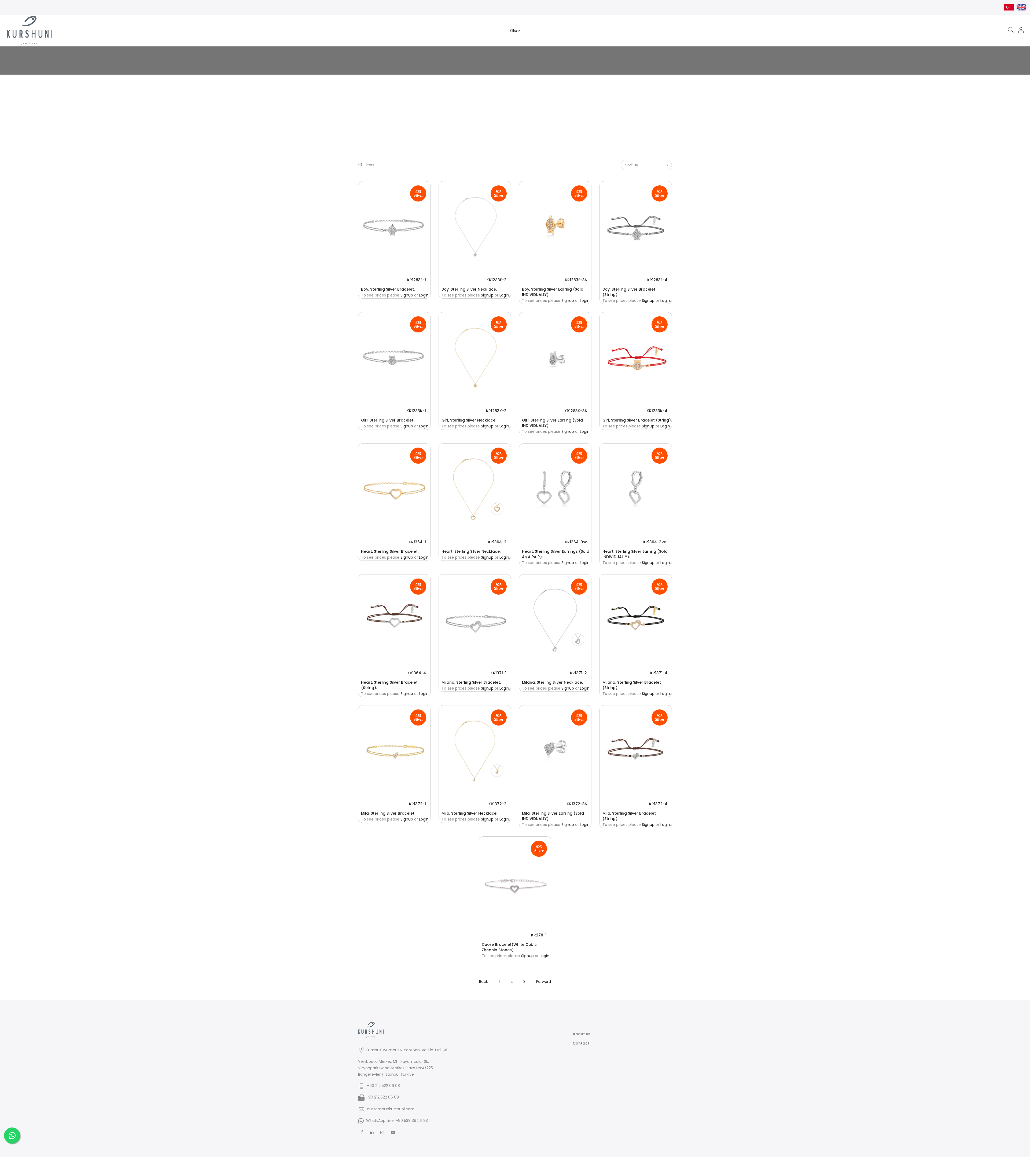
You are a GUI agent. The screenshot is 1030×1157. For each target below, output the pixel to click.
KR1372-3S (577, 804)
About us (581, 1034)
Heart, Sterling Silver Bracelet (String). (389, 685)
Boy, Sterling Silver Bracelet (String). (628, 292)
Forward (543, 981)
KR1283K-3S (575, 410)
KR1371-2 (578, 673)
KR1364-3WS (655, 542)
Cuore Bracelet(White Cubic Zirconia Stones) (509, 947)
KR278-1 (539, 935)
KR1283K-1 (416, 410)
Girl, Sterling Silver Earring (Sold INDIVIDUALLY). (552, 423)
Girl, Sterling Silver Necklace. (469, 420)
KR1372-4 (658, 804)
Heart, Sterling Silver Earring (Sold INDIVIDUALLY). (635, 554)
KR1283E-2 (496, 280)
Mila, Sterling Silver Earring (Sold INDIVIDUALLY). (553, 816)
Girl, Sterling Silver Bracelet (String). (637, 420)
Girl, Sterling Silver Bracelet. (387, 420)
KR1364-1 (417, 542)
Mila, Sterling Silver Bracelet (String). (629, 816)
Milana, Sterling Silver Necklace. (552, 682)
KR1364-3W (576, 542)
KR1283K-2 (496, 410)
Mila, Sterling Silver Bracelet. (388, 813)
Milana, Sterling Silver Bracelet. (471, 682)
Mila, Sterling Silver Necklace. (469, 813)
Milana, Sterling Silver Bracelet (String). (631, 685)
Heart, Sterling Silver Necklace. (471, 551)
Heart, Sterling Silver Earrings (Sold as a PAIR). (555, 554)
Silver (515, 31)
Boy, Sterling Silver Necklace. (469, 289)
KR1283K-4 (657, 410)
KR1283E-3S (576, 280)
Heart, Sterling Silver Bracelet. (389, 551)
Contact (581, 1043)
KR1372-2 (497, 804)
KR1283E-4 (657, 280)
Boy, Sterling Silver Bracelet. (388, 289)
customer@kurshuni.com (390, 1109)
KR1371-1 (498, 673)
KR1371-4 (658, 673)
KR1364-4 (416, 673)
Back (483, 981)
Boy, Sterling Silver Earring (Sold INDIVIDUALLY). (552, 292)
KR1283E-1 (416, 280)
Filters (369, 165)
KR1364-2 (497, 542)
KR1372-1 (417, 804)
